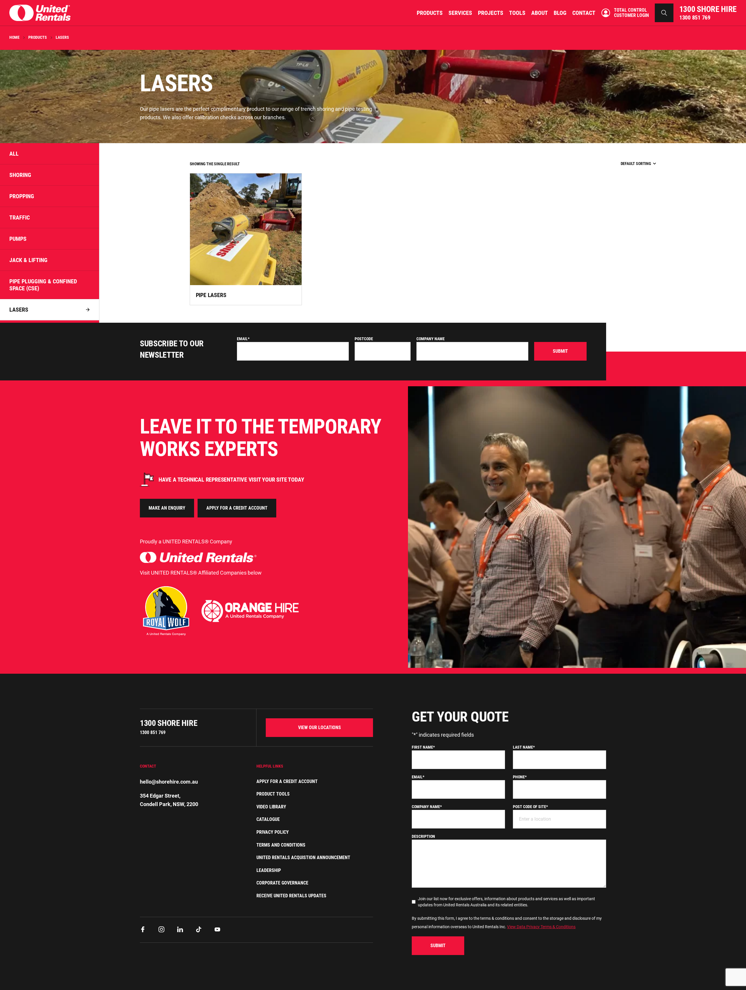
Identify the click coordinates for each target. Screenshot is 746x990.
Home (14, 37)
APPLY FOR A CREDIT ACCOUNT (237, 508)
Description (423, 836)
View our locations (319, 727)
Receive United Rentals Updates (291, 895)
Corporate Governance (282, 883)
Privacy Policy (272, 832)
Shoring (20, 174)
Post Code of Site (530, 807)
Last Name (524, 747)
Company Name (430, 339)
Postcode (364, 339)
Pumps (18, 238)
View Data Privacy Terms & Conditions (541, 926)
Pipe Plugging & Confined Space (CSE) (43, 285)
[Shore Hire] (40, 12)
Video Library (271, 807)
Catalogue (268, 819)
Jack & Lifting (28, 260)
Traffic (19, 217)
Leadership (268, 870)
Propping (21, 196)
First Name (423, 747)
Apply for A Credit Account (287, 781)
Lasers (18, 309)
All (14, 153)
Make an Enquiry (167, 508)
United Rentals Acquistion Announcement (303, 857)
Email (243, 339)
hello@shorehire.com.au (169, 782)
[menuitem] (430, 13)
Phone (520, 777)
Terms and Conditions (280, 845)
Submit (560, 351)
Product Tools (273, 794)
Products (37, 37)
